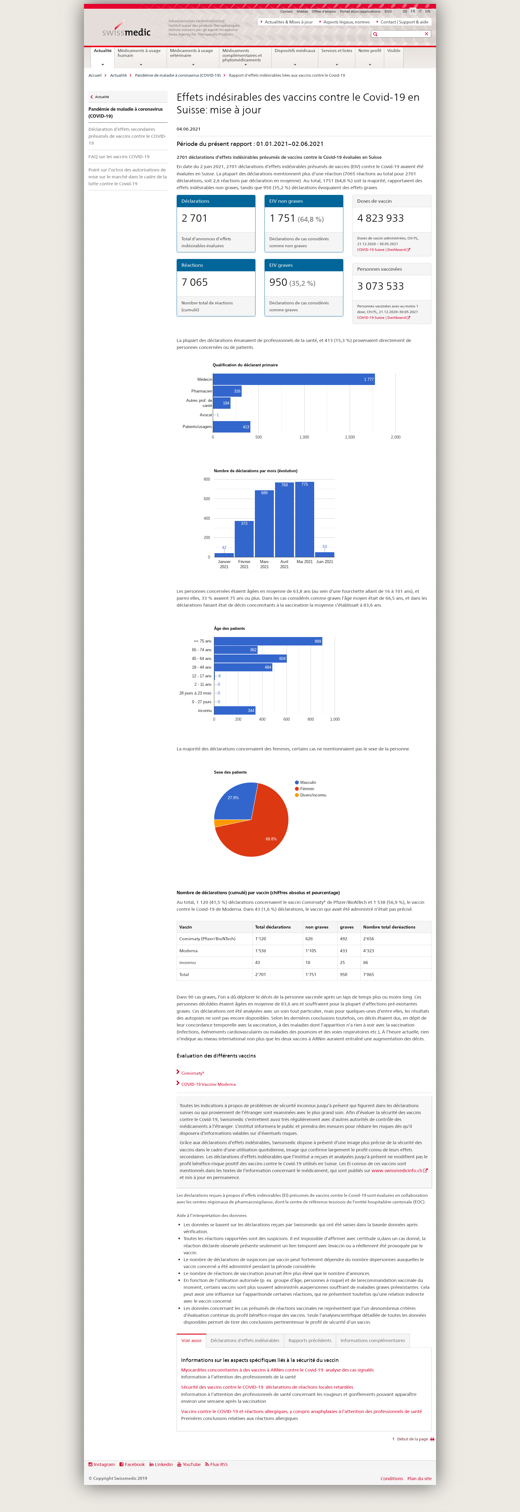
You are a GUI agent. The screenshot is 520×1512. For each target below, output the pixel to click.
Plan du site (419, 1478)
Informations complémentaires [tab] (373, 1340)
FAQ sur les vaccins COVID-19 (119, 156)
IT (420, 11)
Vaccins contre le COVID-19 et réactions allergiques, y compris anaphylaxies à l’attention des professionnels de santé (301, 1411)
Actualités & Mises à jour (288, 22)
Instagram (104, 1464)
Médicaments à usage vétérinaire (191, 53)
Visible (394, 50)
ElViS (388, 11)
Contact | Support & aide (404, 22)
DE (405, 11)
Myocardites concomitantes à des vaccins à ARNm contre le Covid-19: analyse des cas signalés (277, 1370)
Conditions (392, 1478)
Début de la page (412, 1439)
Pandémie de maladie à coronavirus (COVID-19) (178, 75)
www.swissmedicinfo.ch (397, 1170)
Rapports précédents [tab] (310, 1340)
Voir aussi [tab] (191, 1340)
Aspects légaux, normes (346, 22)
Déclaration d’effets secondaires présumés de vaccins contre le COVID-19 (127, 136)
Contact (286, 11)
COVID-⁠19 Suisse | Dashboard (381, 250)
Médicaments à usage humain (139, 53)
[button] (376, 34)
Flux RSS (219, 1464)
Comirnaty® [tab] (192, 1073)
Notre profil (369, 50)
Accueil (95, 75)
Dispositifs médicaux (295, 50)
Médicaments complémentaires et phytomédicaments (242, 55)
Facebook (135, 1464)
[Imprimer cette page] (432, 1441)
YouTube (192, 1464)
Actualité (104, 53)
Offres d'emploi (324, 11)
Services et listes (336, 50)
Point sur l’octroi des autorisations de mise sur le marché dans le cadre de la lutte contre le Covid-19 (127, 176)
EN (427, 11)
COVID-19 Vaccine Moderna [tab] (208, 1084)
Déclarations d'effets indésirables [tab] (245, 1340)
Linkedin (164, 1464)
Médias (302, 11)
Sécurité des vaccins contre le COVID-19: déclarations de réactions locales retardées (267, 1387)
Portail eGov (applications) (360, 11)
